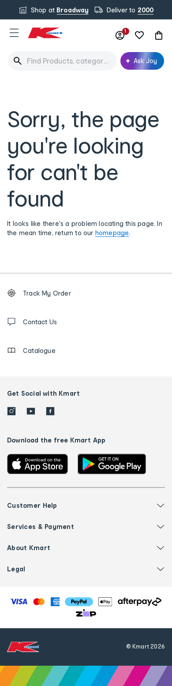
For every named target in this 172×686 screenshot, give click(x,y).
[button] (14, 32)
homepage (112, 232)
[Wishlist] (139, 35)
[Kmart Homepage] (45, 33)
